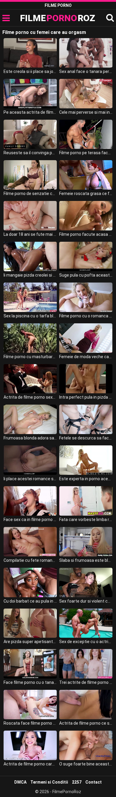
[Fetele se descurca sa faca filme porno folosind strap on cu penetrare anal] (86, 419)
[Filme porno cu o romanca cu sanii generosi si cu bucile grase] (86, 297)
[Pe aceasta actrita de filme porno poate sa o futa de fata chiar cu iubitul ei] (30, 93)
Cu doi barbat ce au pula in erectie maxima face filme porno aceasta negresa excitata (30, 601)
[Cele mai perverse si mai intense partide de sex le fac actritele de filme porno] (86, 93)
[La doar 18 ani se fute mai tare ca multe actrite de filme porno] (30, 215)
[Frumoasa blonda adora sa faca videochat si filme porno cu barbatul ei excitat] (30, 419)
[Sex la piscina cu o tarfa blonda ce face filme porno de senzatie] (30, 297)
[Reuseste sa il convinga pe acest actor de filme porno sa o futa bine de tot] (30, 134)
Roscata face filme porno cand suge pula (30, 723)
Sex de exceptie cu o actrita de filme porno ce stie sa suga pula (86, 641)
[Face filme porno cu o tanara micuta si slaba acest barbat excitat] (30, 664)
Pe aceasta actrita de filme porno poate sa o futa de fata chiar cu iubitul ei (30, 112)
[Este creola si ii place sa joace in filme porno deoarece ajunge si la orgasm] (30, 53)
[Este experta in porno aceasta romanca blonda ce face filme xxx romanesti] (86, 460)
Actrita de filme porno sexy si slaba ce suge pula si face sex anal (30, 397)
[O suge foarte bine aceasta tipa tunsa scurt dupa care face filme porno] (86, 745)
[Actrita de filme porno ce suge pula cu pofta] (86, 704)
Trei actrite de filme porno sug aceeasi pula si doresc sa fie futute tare (86, 682)
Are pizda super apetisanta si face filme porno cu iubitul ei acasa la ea (30, 641)
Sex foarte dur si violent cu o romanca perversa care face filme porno (86, 601)
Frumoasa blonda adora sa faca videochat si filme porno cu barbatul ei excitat (30, 438)
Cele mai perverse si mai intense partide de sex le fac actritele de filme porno (86, 112)
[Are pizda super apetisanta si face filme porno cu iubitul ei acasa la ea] (30, 623)
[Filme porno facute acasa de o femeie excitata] (86, 215)
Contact (93, 782)
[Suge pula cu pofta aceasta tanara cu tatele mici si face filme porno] (86, 256)
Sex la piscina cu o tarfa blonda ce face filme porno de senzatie (30, 316)
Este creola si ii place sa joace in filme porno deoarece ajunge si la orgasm (30, 71)
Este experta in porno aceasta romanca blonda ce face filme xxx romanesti (86, 478)
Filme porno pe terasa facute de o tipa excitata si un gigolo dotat (86, 152)
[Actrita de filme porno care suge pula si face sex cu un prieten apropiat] (30, 745)
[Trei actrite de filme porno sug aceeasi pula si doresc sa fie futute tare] (86, 664)
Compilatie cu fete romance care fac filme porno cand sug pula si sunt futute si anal (30, 560)
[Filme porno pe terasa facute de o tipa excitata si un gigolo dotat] (86, 134)
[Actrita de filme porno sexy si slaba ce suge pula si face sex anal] (30, 379)
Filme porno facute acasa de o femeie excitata (86, 234)
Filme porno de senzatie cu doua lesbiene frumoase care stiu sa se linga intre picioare (30, 193)
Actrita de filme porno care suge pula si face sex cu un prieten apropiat (30, 764)
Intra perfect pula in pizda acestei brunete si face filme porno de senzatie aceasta (86, 397)
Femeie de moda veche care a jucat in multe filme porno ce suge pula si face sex (86, 356)
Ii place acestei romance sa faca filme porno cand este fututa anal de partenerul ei (30, 478)
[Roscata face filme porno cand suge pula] (30, 704)
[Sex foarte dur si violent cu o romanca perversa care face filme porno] (86, 582)
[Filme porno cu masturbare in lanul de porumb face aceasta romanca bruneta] (30, 338)
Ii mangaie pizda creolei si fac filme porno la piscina (30, 275)
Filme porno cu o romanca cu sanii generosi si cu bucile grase (86, 316)
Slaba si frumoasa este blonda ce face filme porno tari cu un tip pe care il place (86, 560)
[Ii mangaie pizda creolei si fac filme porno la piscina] (30, 256)
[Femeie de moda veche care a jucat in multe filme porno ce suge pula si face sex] (86, 338)
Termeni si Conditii (49, 782)
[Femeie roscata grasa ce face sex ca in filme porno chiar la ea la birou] (86, 175)
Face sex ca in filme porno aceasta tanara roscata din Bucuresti (30, 519)
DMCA (20, 782)
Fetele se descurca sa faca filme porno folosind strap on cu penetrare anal (86, 438)
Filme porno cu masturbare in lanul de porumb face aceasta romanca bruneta (30, 356)
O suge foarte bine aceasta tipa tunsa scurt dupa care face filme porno (86, 764)
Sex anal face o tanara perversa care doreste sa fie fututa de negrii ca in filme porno (86, 71)
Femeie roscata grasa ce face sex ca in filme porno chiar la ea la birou (86, 193)
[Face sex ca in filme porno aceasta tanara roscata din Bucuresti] (30, 501)
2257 (76, 782)
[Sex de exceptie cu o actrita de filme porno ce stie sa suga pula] (86, 623)
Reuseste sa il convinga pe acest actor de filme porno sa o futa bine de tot (30, 152)
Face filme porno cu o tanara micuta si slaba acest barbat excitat (30, 682)
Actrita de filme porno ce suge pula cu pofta (86, 723)
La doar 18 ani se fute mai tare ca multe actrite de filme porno (30, 234)
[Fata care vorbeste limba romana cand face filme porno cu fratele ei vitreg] (86, 501)
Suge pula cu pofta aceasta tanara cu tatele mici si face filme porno (86, 275)
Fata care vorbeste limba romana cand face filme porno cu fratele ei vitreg (86, 519)
